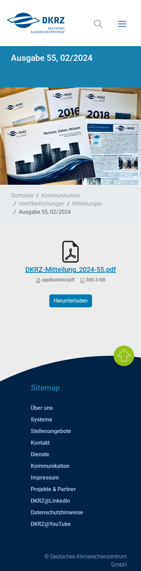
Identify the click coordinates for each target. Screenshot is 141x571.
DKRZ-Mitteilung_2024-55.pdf (70, 269)
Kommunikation (60, 195)
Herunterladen (71, 300)
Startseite (22, 195)
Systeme (41, 419)
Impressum (45, 477)
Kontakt (40, 443)
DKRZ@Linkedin (50, 501)
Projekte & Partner (53, 489)
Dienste (40, 454)
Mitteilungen (87, 203)
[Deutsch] (70, 23)
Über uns (42, 408)
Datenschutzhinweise (57, 512)
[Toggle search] (98, 28)
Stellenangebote (51, 431)
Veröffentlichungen (41, 203)
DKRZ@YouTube (51, 524)
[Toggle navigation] (122, 28)
